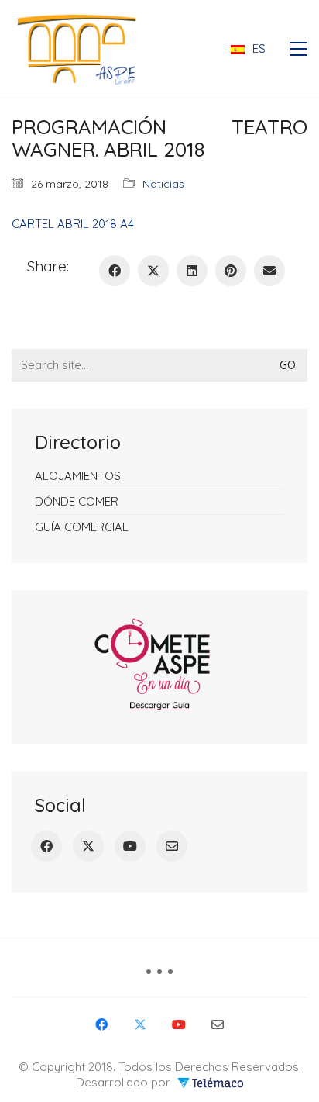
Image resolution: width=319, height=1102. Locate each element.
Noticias (163, 184)
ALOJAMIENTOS (78, 475)
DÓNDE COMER (76, 501)
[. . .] (159, 977)
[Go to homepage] (81, 49)
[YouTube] (130, 846)
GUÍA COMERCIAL (82, 527)
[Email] (171, 846)
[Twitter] (88, 846)
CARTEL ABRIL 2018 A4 (73, 223)
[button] (298, 49)
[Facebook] (46, 846)
